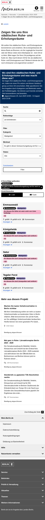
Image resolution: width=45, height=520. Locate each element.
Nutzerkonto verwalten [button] (10, 454)
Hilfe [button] (3, 448)
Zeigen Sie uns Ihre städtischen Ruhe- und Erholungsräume (22, 17)
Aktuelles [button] (5, 491)
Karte (35, 195)
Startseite (4, 14)
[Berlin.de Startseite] (7, 464)
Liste (13, 195)
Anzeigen (7, 222)
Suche (5, 107)
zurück (5, 24)
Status (5, 152)
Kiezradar (13, 14)
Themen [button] (4, 497)
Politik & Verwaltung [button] (9, 484)
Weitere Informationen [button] (10, 503)
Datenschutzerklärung (11, 430)
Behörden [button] (5, 478)
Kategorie (7, 132)
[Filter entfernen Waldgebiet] (11, 183)
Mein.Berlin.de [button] (7, 418)
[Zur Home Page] (12, 8)
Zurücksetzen (8, 165)
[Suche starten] (39, 111)
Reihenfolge (8, 116)
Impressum (7, 424)
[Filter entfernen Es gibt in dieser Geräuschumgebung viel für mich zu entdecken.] (41, 187)
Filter (22, 170)
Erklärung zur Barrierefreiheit (13, 442)
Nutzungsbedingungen (11, 436)
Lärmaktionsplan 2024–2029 (27, 14)
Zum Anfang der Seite (32, 412)
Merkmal (6, 142)
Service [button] (4, 472)
